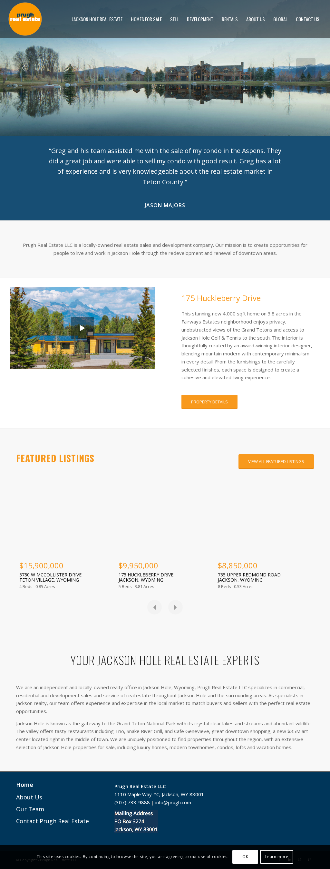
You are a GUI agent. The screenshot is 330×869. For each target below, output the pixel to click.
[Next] (299, 155)
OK (245, 856)
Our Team (30, 830)
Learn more (276, 856)
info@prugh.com (173, 823)
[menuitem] (97, 19)
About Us (29, 818)
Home (24, 805)
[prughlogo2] (25, 19)
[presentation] (154, 628)
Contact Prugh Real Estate (52, 841)
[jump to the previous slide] (24, 68)
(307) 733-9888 (132, 823)
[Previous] (30, 155)
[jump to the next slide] (305, 68)
